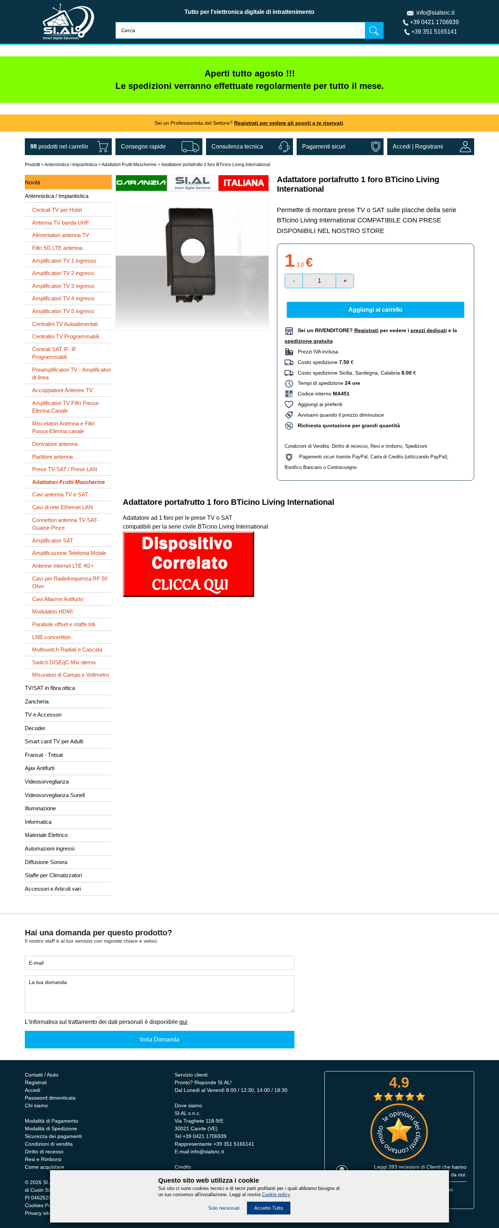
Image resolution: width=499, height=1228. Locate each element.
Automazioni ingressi (50, 848)
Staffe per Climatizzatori (53, 875)
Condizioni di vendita (49, 1144)
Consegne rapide (143, 146)
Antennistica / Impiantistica (71, 164)
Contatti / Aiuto (41, 1075)
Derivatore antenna (54, 444)
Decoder (35, 728)
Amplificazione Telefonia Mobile (69, 553)
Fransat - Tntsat (44, 755)
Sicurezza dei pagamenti (53, 1136)
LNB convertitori (51, 637)
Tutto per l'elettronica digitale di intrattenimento (249, 12)
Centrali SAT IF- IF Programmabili (54, 353)
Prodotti (32, 164)
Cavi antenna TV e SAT (60, 494)
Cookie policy (276, 1194)
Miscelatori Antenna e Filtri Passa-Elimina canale (63, 427)
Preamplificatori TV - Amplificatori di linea (71, 374)
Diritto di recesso (349, 446)
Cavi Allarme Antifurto (57, 599)
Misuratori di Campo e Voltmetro (70, 675)
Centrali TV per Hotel (57, 210)
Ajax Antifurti (39, 768)
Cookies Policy (41, 1205)
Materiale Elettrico (46, 835)
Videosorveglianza (47, 781)
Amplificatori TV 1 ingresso (64, 261)
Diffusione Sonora (46, 862)
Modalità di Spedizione (51, 1128)
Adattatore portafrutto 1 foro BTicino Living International (215, 164)
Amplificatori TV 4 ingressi (63, 298)
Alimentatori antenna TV (60, 235)
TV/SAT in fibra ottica (50, 688)
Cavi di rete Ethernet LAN (62, 507)
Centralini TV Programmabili (65, 336)
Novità (32, 182)
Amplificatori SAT (52, 540)
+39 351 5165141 (434, 32)
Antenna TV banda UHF (60, 222)
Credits (183, 1167)
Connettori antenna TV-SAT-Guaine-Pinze (65, 524)
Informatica (38, 822)
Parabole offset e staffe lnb (63, 624)
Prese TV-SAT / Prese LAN (64, 469)
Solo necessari (224, 1208)
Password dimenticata (50, 1098)
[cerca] (374, 30)
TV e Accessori (43, 714)
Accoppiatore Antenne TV (62, 390)
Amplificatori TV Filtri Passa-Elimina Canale (66, 407)
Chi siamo (36, 1105)
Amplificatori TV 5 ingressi (63, 311)
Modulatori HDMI (52, 611)
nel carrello (59, 146)
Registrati (36, 1082)
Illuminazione (40, 808)
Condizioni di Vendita (307, 446)
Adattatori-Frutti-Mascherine (130, 164)
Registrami (429, 146)
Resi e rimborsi (386, 446)
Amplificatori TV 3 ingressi (63, 286)
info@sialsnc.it (435, 13)
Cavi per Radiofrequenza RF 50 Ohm (69, 582)
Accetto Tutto (268, 1208)
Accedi (402, 146)
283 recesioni (403, 1167)
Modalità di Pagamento (51, 1121)
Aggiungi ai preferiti (317, 404)
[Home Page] (68, 41)
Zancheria (37, 701)
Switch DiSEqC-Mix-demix (64, 662)
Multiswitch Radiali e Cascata (67, 649)
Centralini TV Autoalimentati (65, 324)
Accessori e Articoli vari (53, 889)
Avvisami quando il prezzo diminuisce (338, 415)
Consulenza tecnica (237, 146)
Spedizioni (416, 446)
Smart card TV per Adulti (54, 741)
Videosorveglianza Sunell (55, 795)
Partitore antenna (52, 457)
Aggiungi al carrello (375, 310)
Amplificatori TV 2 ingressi (63, 273)
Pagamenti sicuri (324, 146)
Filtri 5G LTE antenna (57, 248)
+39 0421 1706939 (434, 22)
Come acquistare (44, 1167)
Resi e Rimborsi (43, 1159)
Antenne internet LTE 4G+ (63, 566)
